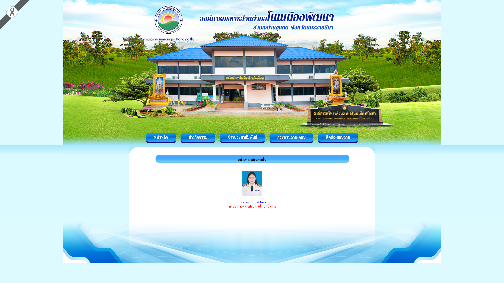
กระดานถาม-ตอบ (291, 137)
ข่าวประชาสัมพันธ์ (242, 137)
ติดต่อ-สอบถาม (338, 137)
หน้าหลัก (161, 137)
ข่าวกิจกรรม (197, 137)
